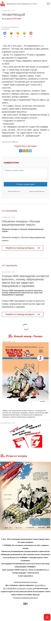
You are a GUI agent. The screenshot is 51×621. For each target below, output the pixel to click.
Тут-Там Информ (9, 211)
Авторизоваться (14, 191)
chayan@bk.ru (40, 585)
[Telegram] (30, 150)
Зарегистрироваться (37, 191)
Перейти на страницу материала (19, 248)
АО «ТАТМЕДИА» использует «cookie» (18, 588)
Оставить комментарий (25, 184)
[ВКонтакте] (20, 150)
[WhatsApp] (27, 150)
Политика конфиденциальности (25, 598)
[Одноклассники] (23, 150)
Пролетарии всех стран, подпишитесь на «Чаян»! (21, 3)
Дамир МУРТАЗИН (11, 19)
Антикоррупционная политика (25, 582)
